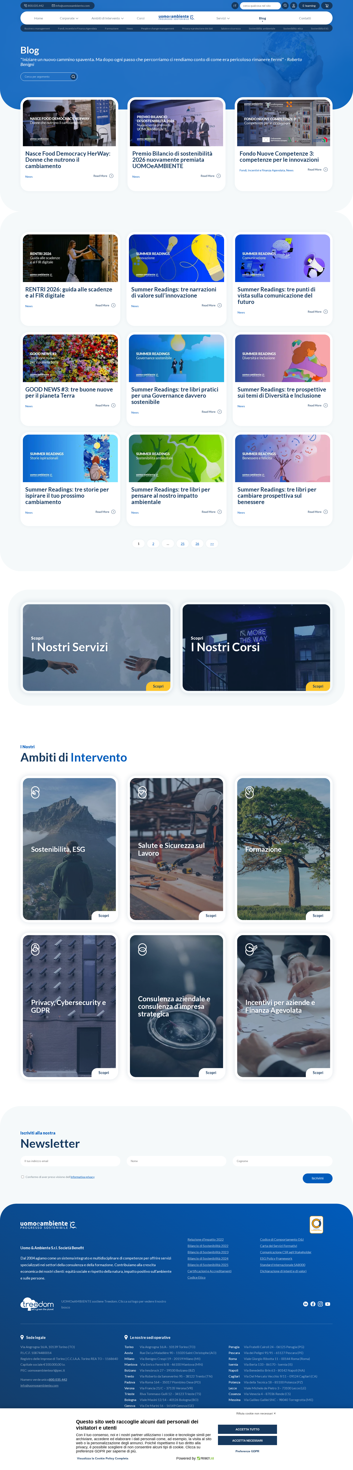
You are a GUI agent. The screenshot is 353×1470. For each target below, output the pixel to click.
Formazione (111, 28)
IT (227, 5)
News (130, 28)
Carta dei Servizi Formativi (278, 1246)
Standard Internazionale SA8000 (282, 1265)
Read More (100, 175)
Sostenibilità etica (293, 28)
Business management (37, 28)
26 (197, 543)
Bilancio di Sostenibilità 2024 (208, 1258)
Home (38, 18)
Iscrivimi (318, 1178)
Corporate (67, 18)
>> (212, 543)
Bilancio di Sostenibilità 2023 (208, 1252)
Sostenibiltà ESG (319, 28)
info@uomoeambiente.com (73, 5)
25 (182, 543)
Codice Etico (197, 1277)
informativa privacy (83, 1177)
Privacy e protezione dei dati (197, 28)
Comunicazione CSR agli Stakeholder (286, 1252)
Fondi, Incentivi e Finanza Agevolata (77, 28)
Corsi (140, 18)
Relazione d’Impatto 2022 (206, 1239)
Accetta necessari (247, 1440)
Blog (262, 18)
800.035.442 (36, 5)
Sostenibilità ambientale (262, 28)
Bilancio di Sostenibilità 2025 (208, 1265)
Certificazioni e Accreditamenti (209, 1271)
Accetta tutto (247, 1429)
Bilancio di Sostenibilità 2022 (208, 1246)
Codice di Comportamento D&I (282, 1239)
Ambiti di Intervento (106, 18)
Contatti (305, 18)
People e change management (157, 28)
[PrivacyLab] (205, 1458)
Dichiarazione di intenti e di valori (283, 1271)
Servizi (221, 18)
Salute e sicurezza (231, 28)
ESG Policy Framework (276, 1258)
